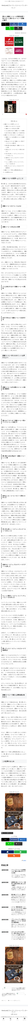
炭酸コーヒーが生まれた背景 (12, 128)
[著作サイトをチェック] (7, 851)
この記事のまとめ (8, 172)
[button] (18, 28)
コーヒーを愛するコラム (8, 833)
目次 (12, 121)
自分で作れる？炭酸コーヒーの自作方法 (15, 132)
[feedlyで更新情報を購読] (20, 851)
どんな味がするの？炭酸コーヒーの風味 (15, 130)
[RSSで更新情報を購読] (14, 855)
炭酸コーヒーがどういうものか (13, 126)
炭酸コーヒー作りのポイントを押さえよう (14, 135)
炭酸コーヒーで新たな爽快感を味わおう (13, 170)
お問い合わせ (14, 1014)
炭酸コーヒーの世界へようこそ (11, 124)
